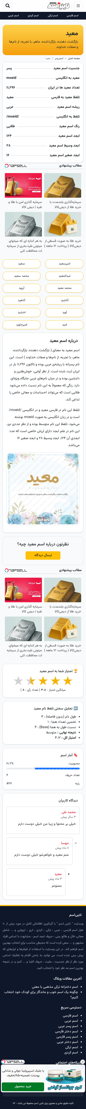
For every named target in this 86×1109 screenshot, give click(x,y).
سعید (21, 263)
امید (64, 324)
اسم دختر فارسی (66, 1031)
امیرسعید (64, 263)
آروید (21, 288)
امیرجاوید (21, 324)
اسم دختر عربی (67, 1042)
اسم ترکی (53, 16)
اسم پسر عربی (68, 1026)
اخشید (22, 312)
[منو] (78, 6)
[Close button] (82, 1062)
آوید (64, 312)
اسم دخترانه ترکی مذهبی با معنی (55, 987)
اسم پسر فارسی (67, 1037)
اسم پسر (59, 58)
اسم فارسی (73, 16)
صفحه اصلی (74, 58)
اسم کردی (33, 16)
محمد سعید (21, 276)
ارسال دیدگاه (43, 555)
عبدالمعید (65, 276)
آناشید (64, 300)
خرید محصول (23, 1086)
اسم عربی (13, 16)
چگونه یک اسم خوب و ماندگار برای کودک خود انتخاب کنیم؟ (41, 995)
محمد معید (64, 288)
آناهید (21, 300)
